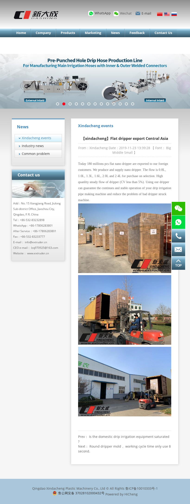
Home (21, 33)
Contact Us (163, 33)
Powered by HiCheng (121, 494)
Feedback (137, 33)
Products (68, 33)
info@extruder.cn (36, 242)
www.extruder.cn (38, 253)
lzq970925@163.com (44, 248)
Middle (117, 152)
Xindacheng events (36, 138)
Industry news (33, 146)
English (167, 14)
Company (43, 33)
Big (168, 148)
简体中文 (159, 14)
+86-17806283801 (41, 225)
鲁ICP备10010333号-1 (141, 488)
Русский (174, 14)
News (115, 33)
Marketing (93, 33)
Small (128, 152)
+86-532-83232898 (32, 220)
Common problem (36, 153)
